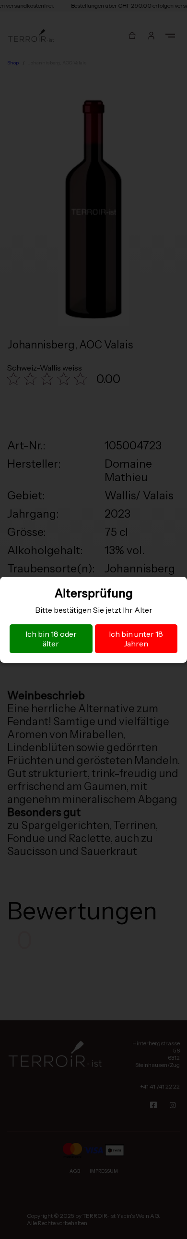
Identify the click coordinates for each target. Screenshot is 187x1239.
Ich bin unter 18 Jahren (136, 638)
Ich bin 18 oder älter (51, 638)
